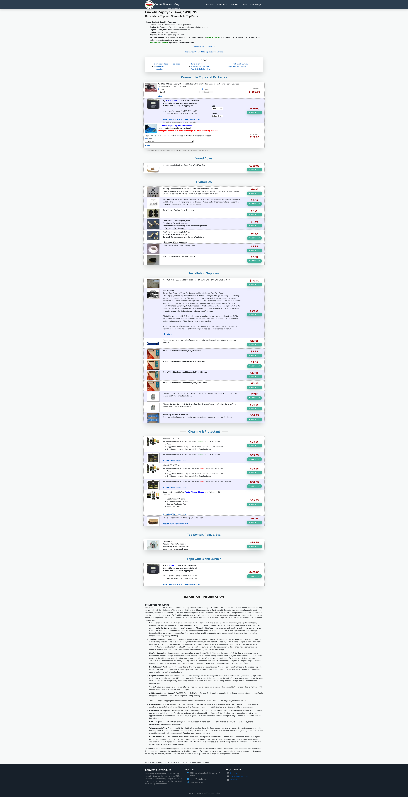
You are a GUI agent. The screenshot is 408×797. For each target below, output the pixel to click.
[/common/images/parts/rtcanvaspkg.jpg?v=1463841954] (153, 441)
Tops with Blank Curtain (238, 64)
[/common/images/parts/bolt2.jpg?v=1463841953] (153, 224)
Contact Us (222, 5)
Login (244, 5)
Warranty (233, 780)
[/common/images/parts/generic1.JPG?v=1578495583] (153, 294)
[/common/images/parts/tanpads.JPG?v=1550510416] (153, 283)
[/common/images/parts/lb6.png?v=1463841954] (153, 168)
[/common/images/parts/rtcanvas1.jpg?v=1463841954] (153, 458)
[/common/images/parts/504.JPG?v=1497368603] (153, 354)
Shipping (233, 773)
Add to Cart (255, 112)
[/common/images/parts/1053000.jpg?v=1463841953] (153, 213)
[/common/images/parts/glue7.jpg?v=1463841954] (153, 397)
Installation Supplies (199, 64)
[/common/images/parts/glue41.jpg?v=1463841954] (153, 407)
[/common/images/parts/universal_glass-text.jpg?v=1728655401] (153, 104)
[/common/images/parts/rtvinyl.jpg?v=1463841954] (153, 485)
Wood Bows (159, 66)
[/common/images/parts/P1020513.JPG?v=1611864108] (153, 545)
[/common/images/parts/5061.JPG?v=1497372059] (153, 375)
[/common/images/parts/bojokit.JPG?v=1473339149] (153, 418)
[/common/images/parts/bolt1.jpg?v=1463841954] (153, 235)
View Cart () (255, 5)
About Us (209, 5)
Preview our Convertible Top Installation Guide (204, 52)
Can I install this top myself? (204, 47)
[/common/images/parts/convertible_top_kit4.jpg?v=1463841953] (153, 495)
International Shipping (239, 776)
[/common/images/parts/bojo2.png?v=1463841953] (153, 343)
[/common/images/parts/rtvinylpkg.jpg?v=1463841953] (153, 468)
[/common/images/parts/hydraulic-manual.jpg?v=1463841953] (153, 203)
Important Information (237, 66)
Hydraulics (158, 69)
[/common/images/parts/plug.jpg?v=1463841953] (153, 260)
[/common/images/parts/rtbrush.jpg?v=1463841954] (153, 521)
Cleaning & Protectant (200, 66)
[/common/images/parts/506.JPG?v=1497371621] (153, 365)
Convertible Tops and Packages (167, 64)
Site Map (234, 5)
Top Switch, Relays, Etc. (200, 69)
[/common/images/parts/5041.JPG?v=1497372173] (153, 386)
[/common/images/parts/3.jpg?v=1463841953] (153, 249)
